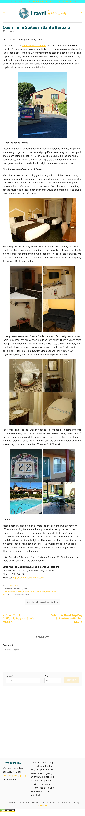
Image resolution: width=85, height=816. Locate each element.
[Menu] (4, 13)
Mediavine (42, 806)
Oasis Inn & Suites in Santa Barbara (42, 602)
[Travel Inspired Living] (42, 12)
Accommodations (9, 592)
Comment (8, 645)
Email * (48, 676)
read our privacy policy (14, 775)
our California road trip (34, 45)
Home (4, 595)
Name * (9, 676)
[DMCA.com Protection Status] (7, 811)
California (19, 592)
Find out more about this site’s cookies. (53, 1)
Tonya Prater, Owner (12, 586)
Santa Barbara (51, 592)
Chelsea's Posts (29, 592)
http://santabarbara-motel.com (28, 577)
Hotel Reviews (40, 592)
